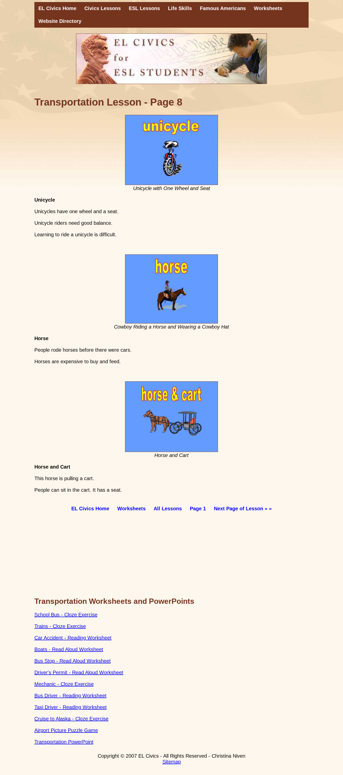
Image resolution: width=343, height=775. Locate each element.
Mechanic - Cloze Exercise (64, 684)
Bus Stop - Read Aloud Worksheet (72, 661)
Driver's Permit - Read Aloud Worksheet (78, 672)
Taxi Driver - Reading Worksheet (70, 707)
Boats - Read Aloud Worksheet (68, 649)
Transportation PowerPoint (63, 742)
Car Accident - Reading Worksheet (72, 638)
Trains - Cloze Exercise (60, 626)
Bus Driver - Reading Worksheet (70, 695)
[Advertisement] (171, 556)
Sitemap (171, 761)
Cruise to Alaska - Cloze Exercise (71, 718)
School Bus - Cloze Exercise (65, 614)
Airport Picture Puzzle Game (66, 730)
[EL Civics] (171, 58)
